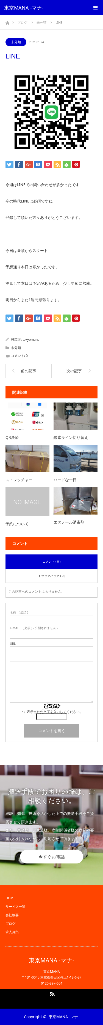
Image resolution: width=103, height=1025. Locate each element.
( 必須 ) (19, 612)
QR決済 (12, 437)
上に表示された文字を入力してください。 (51, 711)
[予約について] (27, 501)
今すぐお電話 (51, 857)
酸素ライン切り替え (71, 437)
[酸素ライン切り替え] (76, 416)
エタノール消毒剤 (69, 522)
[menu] (95, 7)
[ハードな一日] (76, 458)
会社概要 (12, 915)
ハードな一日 (65, 479)
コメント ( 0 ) (51, 561)
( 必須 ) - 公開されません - (34, 627)
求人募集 (12, 932)
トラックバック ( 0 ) (51, 576)
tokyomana (31, 339)
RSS (52, 993)
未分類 (16, 42)
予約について (17, 523)
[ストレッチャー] (27, 458)
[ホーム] (7, 21)
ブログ (10, 923)
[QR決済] (27, 416)
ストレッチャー (18, 479)
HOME (10, 898)
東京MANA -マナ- (23, 7)
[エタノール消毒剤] (76, 501)
